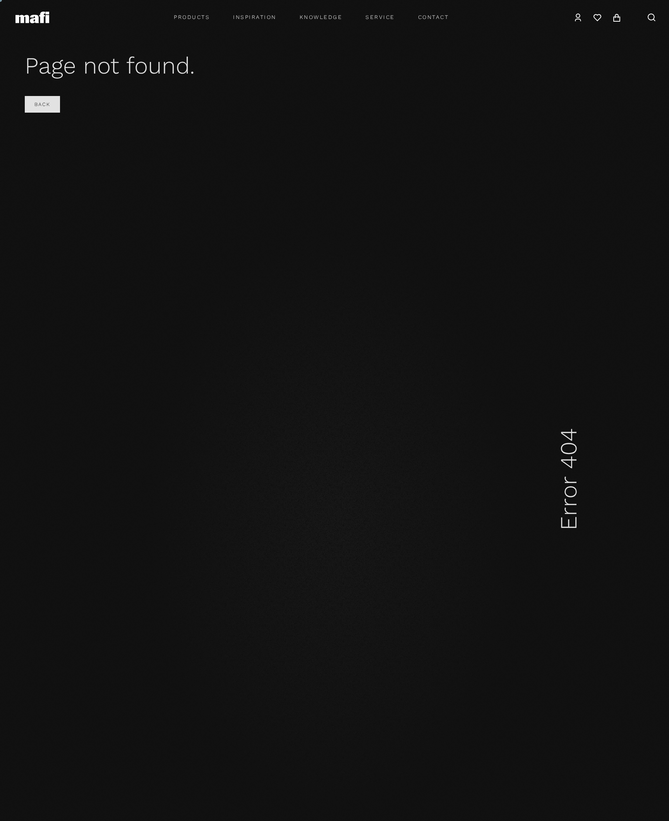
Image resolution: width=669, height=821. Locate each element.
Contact (433, 17)
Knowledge (321, 17)
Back (42, 104)
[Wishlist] (597, 17)
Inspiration (254, 17)
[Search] (651, 17)
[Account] (578, 17)
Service (380, 17)
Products (192, 17)
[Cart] (616, 17)
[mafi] (32, 17)
